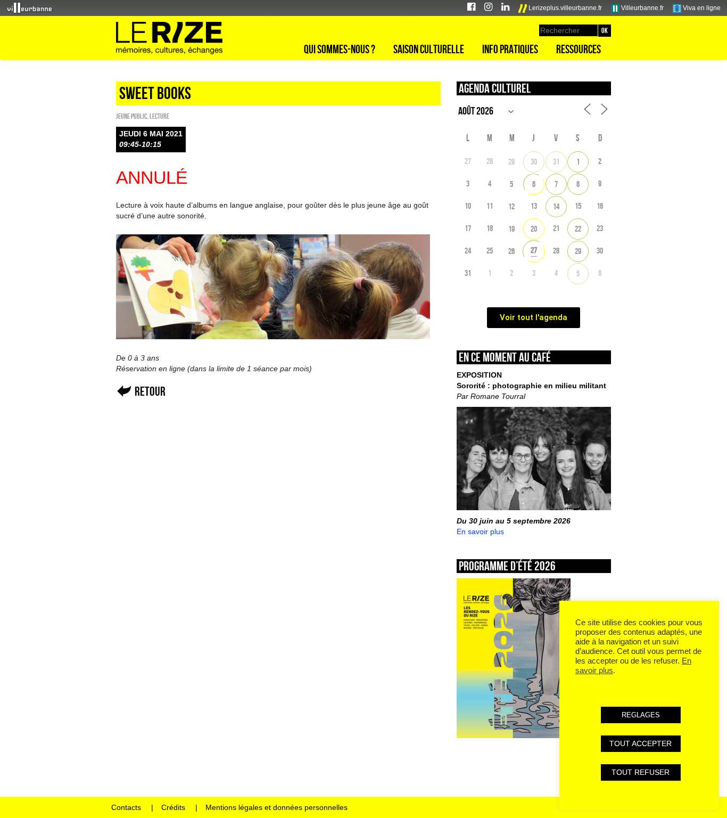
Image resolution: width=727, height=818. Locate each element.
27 (534, 250)
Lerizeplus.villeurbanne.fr (564, 8)
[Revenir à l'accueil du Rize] (169, 38)
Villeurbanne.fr (641, 8)
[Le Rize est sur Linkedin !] (505, 8)
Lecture (159, 116)
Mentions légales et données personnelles (276, 807)
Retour (150, 391)
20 (534, 228)
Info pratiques (510, 49)
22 (578, 228)
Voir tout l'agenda (533, 317)
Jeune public (131, 116)
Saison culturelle (428, 49)
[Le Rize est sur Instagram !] (488, 8)
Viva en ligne (701, 8)
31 (556, 161)
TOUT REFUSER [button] (641, 772)
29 (511, 161)
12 (511, 206)
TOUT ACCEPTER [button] (640, 743)
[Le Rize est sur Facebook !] (471, 8)
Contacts (126, 807)
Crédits (173, 807)
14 (556, 206)
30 (534, 161)
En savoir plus (480, 531)
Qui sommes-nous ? (339, 49)
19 (511, 228)
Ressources (578, 49)
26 (511, 251)
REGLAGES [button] (641, 715)
